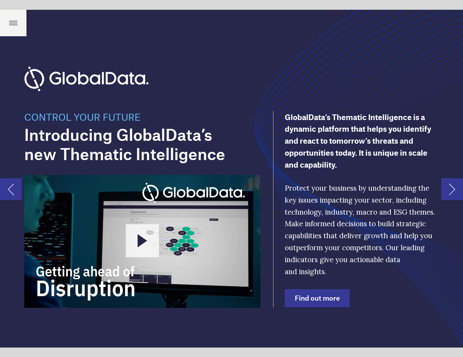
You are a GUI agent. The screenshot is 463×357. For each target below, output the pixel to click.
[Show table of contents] (13, 23)
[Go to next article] (452, 189)
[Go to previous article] (11, 189)
